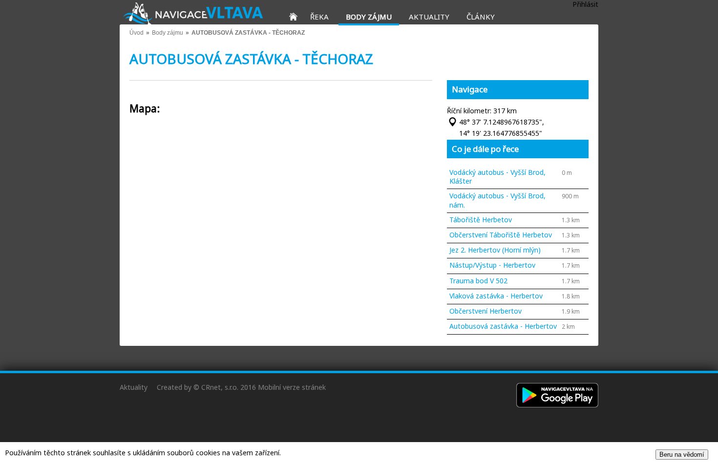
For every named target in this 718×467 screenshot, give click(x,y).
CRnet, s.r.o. (219, 387)
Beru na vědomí (681, 454)
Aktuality (134, 387)
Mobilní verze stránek (292, 387)
